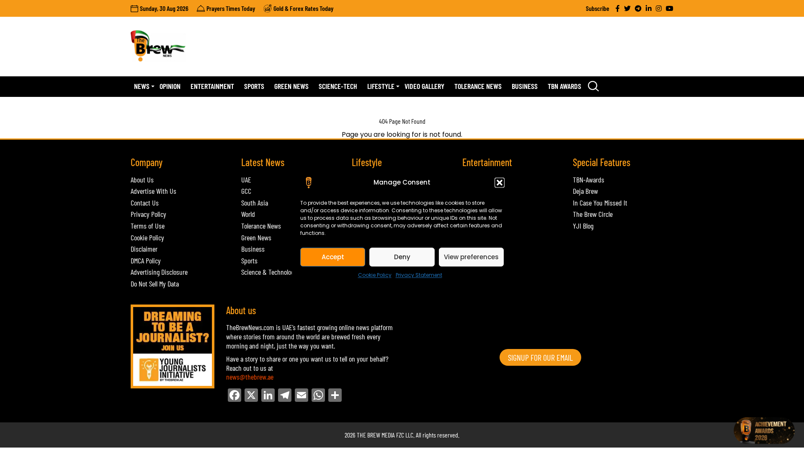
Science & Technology (269, 271)
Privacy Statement (419, 275)
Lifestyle (380, 86)
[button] (499, 182)
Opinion (170, 86)
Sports (254, 86)
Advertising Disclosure (159, 271)
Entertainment (212, 86)
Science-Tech (338, 86)
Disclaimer (144, 248)
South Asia (254, 202)
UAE (246, 179)
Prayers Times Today (230, 8)
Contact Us (145, 202)
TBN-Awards (588, 179)
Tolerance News (478, 86)
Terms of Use (148, 225)
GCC (246, 190)
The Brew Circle (593, 214)
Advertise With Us (153, 190)
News (141, 86)
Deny (402, 257)
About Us (142, 179)
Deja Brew (585, 190)
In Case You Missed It (600, 202)
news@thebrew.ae (249, 376)
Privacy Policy (148, 214)
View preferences (471, 257)
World (248, 214)
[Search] (593, 86)
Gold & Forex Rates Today (303, 8)
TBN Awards (564, 86)
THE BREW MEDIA (376, 435)
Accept (333, 257)
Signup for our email (540, 357)
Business (525, 86)
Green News (291, 86)
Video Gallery (424, 86)
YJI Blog (583, 225)
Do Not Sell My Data (155, 283)
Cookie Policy (375, 275)
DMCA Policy (146, 260)
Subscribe (597, 8)
